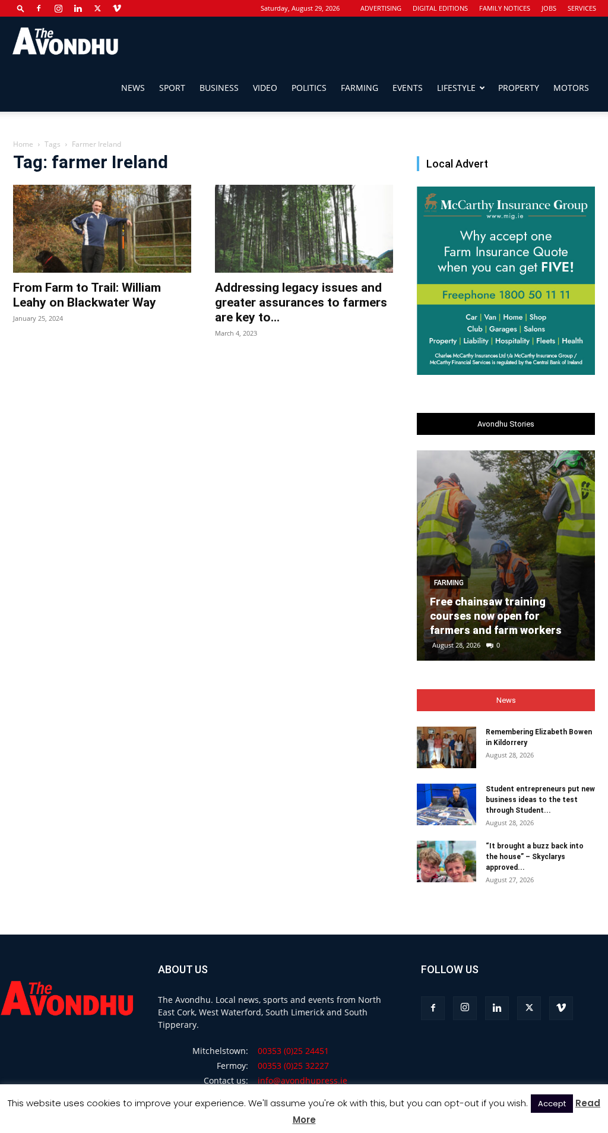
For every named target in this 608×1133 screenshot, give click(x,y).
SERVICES (582, 8)
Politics (309, 87)
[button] (21, 8)
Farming (359, 87)
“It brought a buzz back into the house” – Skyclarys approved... (535, 857)
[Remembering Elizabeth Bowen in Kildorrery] (446, 747)
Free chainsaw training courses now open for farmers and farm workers (496, 615)
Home (23, 144)
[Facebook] (39, 8)
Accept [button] (552, 1103)
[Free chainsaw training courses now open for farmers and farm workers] (506, 555)
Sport (172, 87)
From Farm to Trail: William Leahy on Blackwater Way (87, 295)
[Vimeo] (117, 8)
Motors (571, 87)
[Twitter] (97, 8)
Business (219, 87)
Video (265, 87)
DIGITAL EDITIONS (440, 8)
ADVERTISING (380, 8)
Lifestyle (456, 87)
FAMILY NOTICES (504, 8)
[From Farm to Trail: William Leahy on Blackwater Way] (102, 229)
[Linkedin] (78, 8)
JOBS (549, 8)
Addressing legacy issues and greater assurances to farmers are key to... (301, 302)
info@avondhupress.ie (302, 1080)
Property (518, 87)
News (133, 87)
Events (407, 87)
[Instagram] (58, 8)
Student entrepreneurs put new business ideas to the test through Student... (540, 800)
